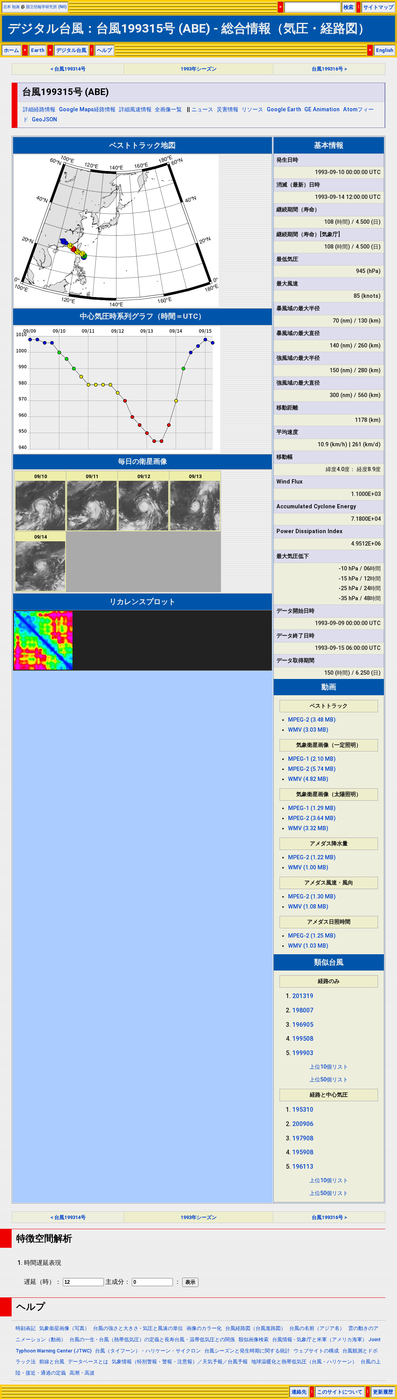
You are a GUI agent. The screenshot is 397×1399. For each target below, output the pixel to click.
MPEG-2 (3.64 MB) (312, 818)
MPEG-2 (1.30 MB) (312, 896)
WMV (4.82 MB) (308, 779)
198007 (302, 1010)
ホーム (11, 50)
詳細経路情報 (39, 109)
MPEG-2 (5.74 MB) (312, 769)
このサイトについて (339, 1392)
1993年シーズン (199, 69)
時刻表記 (26, 1328)
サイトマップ (378, 7)
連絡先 (299, 1392)
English (384, 50)
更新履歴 (383, 1392)
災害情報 (227, 109)
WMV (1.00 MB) (308, 867)
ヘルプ (104, 50)
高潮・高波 (82, 1373)
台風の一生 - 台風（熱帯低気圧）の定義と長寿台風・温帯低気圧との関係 (152, 1339)
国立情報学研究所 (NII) (46, 6)
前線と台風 (51, 1361)
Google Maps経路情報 (87, 109)
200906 (302, 1124)
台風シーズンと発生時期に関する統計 (247, 1351)
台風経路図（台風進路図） (255, 1328)
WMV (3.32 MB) (308, 828)
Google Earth (284, 109)
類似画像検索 (253, 1339)
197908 (302, 1138)
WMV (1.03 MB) (308, 946)
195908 (302, 1152)
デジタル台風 (71, 50)
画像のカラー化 (204, 1328)
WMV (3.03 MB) (308, 730)
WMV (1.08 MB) (308, 906)
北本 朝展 (11, 6)
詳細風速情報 (135, 109)
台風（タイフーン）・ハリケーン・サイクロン (148, 1351)
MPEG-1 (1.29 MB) (312, 808)
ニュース (202, 109)
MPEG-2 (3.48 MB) (312, 720)
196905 (302, 1024)
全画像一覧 (168, 109)
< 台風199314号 (68, 69)
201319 (302, 996)
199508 (302, 1038)
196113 (302, 1166)
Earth (37, 50)
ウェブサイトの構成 (316, 1351)
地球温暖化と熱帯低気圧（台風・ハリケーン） (304, 1361)
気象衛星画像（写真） (64, 1328)
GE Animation (322, 109)
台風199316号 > (329, 69)
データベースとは (88, 1361)
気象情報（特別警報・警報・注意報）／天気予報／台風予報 (180, 1361)
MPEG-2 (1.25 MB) (312, 936)
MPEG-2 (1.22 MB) (312, 857)
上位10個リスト (328, 1067)
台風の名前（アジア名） (317, 1328)
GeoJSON (44, 119)
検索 (348, 7)
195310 (302, 1109)
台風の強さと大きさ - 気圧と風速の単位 (138, 1328)
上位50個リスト (328, 1079)
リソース (252, 109)
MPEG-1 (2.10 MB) (312, 759)
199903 (302, 1053)
